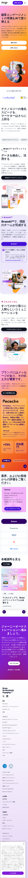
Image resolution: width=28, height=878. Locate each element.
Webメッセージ (6, 747)
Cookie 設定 (13, 873)
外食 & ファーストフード (8, 777)
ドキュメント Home (7, 836)
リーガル (4, 804)
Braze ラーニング (6, 828)
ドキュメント (5, 833)
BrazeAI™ (14, 244)
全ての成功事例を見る (9, 393)
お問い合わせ (18, 3)
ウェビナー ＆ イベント (8, 826)
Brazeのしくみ (6, 709)
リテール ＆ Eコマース (8, 775)
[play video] (14, 72)
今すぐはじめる (14, 663)
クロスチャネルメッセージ (14, 329)
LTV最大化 (6, 460)
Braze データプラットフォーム (10, 139)
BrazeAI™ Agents (6, 727)
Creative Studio (6, 739)
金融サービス (5, 786)
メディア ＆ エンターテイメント (10, 783)
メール (4, 741)
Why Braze (5, 703)
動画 (3, 823)
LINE (3, 755)
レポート (4, 736)
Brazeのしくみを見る (14, 670)
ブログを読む (6, 564)
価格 (3, 712)
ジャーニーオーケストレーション (10, 733)
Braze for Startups (7, 791)
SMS (3, 750)
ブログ (4, 817)
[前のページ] (4, 612)
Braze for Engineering (7, 789)
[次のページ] (24, 612)
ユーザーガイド (6, 839)
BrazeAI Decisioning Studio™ (13, 260)
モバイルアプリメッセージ (9, 744)
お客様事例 (5, 814)
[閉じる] (24, 843)
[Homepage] (4, 2)
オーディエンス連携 (7, 752)
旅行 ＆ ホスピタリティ (8, 780)
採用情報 (4, 799)
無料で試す (14, 43)
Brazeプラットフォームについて (10, 706)
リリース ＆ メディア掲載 (8, 802)
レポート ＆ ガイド (7, 820)
